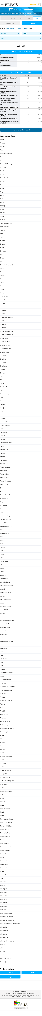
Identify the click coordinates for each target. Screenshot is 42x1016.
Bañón (2, 247)
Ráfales (2, 735)
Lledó (1, 564)
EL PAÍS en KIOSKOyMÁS (16, 997)
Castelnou (3, 362)
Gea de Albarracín (5, 495)
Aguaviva (2, 150)
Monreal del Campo (5, 610)
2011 (37, 18)
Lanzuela (2, 551)
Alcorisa (2, 185)
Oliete (1, 666)
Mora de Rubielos (5, 627)
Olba (1, 662)
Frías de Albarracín (5, 467)
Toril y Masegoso (5, 808)
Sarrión (2, 787)
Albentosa (3, 171)
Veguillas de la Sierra (6, 913)
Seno (1, 794)
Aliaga (2, 192)
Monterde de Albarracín (7, 624)
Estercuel (2, 439)
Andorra (2, 219)
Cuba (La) (3, 408)
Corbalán (2, 390)
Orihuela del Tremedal (6, 672)
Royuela (2, 749)
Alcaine (2, 174)
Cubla (1, 411)
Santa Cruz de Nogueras (7, 780)
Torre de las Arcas (5, 833)
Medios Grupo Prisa (20, 1008)
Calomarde (3, 310)
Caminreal (3, 324)
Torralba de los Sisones (6, 819)
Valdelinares (3, 895)
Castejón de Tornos (5, 348)
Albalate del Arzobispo (6, 164)
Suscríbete (33, 4)
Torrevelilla (3, 854)
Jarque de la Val (4, 533)
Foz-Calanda (3, 460)
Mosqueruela (3, 634)
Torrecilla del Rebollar (6, 826)
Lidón (1, 557)
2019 (5, 18)
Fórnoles (2, 453)
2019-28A (12, 18)
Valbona (2, 885)
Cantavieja (3, 327)
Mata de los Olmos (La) (6, 585)
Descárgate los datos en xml (21, 130)
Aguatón (2, 146)
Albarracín (3, 167)
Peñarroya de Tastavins (6, 690)
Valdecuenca (3, 892)
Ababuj (2, 139)
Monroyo (2, 613)
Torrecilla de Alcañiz (6, 822)
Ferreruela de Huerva (6, 442)
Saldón (2, 767)
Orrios (2, 676)
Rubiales (2, 753)
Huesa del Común (5, 523)
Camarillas (3, 321)
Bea (1, 254)
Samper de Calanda (5, 770)
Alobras (2, 209)
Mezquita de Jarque (5, 592)
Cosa (1, 397)
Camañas (2, 314)
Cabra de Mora (4, 296)
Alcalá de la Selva (5, 178)
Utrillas (2, 878)
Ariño (1, 233)
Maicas (2, 571)
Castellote (3, 359)
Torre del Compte (5, 836)
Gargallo (2, 491)
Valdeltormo (3, 899)
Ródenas (2, 746)
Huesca (10, 972)
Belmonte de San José (6, 265)
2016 (21, 18)
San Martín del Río (5, 777)
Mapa (34, 14)
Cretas (2, 401)
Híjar (1, 512)
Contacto (8, 993)
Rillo (1, 739)
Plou (1, 707)
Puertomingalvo (4, 732)
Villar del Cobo (4, 927)
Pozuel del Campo (5, 721)
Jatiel (1, 537)
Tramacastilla (4, 868)
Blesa (1, 279)
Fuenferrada (3, 470)
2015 (29, 18)
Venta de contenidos (16, 993)
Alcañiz (2, 181)
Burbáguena (3, 293)
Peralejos (2, 697)
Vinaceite (2, 951)
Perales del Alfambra (6, 700)
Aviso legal (31, 993)
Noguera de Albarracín (6, 641)
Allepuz (2, 195)
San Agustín (3, 774)
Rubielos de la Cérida (6, 756)
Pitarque (2, 704)
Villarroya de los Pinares (7, 941)
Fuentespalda (4, 484)
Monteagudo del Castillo (7, 620)
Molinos (2, 603)
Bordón (2, 282)
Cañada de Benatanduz (6, 331)
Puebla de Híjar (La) (5, 725)
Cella (1, 376)
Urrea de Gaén (4, 875)
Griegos (2, 502)
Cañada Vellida (4, 338)
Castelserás (3, 366)
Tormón (2, 812)
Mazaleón (3, 589)
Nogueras (3, 645)
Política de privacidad (7, 995)
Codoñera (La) (4, 387)
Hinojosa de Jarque (5, 516)
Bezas (1, 272)
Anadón (2, 216)
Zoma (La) (3, 962)
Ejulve (1, 429)
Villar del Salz (4, 930)
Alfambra (2, 188)
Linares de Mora (4, 561)
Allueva (2, 202)
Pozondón (3, 718)
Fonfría (2, 446)
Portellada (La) (4, 714)
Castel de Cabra (4, 352)
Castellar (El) (3, 355)
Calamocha (3, 303)
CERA (1, 380)
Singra (2, 798)
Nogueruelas (3, 648)
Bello (1, 261)
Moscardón (3, 631)
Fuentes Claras (4, 477)
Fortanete (3, 456)
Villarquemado (4, 937)
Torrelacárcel (4, 840)
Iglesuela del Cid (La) (6, 526)
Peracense (3, 693)
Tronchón (3, 871)
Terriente (2, 801)
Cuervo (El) (3, 418)
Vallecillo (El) (3, 909)
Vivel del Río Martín (5, 958)
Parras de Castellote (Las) (7, 686)
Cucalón (2, 415)
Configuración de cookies (28, 995)
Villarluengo (3, 934)
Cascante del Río (5, 345)
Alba (1, 160)
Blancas (2, 275)
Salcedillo (3, 763)
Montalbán (3, 617)
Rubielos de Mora (5, 760)
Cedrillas (2, 369)
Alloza (1, 199)
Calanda (2, 307)
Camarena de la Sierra (6, 317)
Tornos (2, 815)
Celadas (2, 373)
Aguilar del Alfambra (6, 153)
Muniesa (2, 638)
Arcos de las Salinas (6, 223)
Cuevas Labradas (5, 425)
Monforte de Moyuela (6, 606)
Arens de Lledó (4, 226)
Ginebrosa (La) (4, 498)
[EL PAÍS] (11, 4)
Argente (2, 230)
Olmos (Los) (3, 669)
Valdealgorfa (3, 889)
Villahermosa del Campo (7, 920)
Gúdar (1, 509)
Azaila (1, 237)
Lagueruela (3, 547)
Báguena (2, 244)
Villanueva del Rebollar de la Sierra (10, 923)
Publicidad (25, 993)
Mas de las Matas (5, 582)
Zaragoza (10, 977)
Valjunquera (3, 906)
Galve (1, 488)
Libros (2, 554)
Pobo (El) (2, 711)
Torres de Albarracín (6, 850)
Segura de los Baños (6, 791)
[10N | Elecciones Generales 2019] (21, 9)
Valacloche (3, 882)
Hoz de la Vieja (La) (5, 519)
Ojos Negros (3, 659)
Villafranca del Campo (6, 916)
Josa (1, 544)
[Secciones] (2, 4)
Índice (25, 997)
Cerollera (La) (4, 383)
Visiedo (2, 955)
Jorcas (2, 540)
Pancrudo (3, 683)
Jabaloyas (3, 530)
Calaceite (2, 300)
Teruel (2, 805)
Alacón (2, 157)
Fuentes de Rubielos (5, 481)
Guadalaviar (3, 505)
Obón (1, 652)
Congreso (10, 23)
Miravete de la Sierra (6, 599)
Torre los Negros (5, 843)
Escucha (2, 436)
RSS (29, 997)
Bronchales (3, 286)
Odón (1, 655)
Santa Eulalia (3, 784)
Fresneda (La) (4, 463)
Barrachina (3, 251)
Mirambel (2, 596)
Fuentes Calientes (5, 474)
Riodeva (2, 742)
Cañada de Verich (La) (6, 334)
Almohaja (2, 206)
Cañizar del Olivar (5, 341)
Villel (1, 948)
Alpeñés (2, 212)
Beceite (2, 258)
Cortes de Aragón (5, 394)
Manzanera (3, 575)
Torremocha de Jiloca (6, 847)
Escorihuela (3, 432)
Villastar (2, 944)
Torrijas (2, 857)
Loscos (2, 568)
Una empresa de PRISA (20, 1003)
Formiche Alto (4, 449)
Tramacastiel (4, 864)
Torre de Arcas (4, 829)
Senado (32, 23)
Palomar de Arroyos (5, 679)
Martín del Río (4, 578)
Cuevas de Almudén (5, 422)
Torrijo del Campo (5, 861)
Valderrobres (3, 902)
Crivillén (2, 404)
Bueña (2, 289)
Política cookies (17, 995)
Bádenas (2, 240)
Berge (1, 268)
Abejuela (2, 143)
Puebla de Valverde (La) (7, 728)
